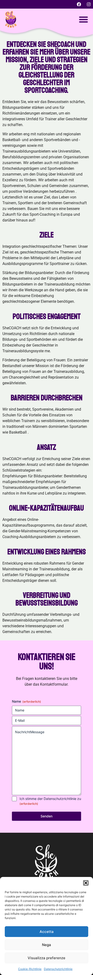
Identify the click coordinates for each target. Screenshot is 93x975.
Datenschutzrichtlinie (58, 969)
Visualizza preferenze (46, 958)
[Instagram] (88, 4)
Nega (46, 944)
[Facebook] (79, 4)
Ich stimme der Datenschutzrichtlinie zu (50, 801)
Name (26, 701)
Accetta (47, 931)
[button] (85, 883)
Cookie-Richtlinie (29, 969)
